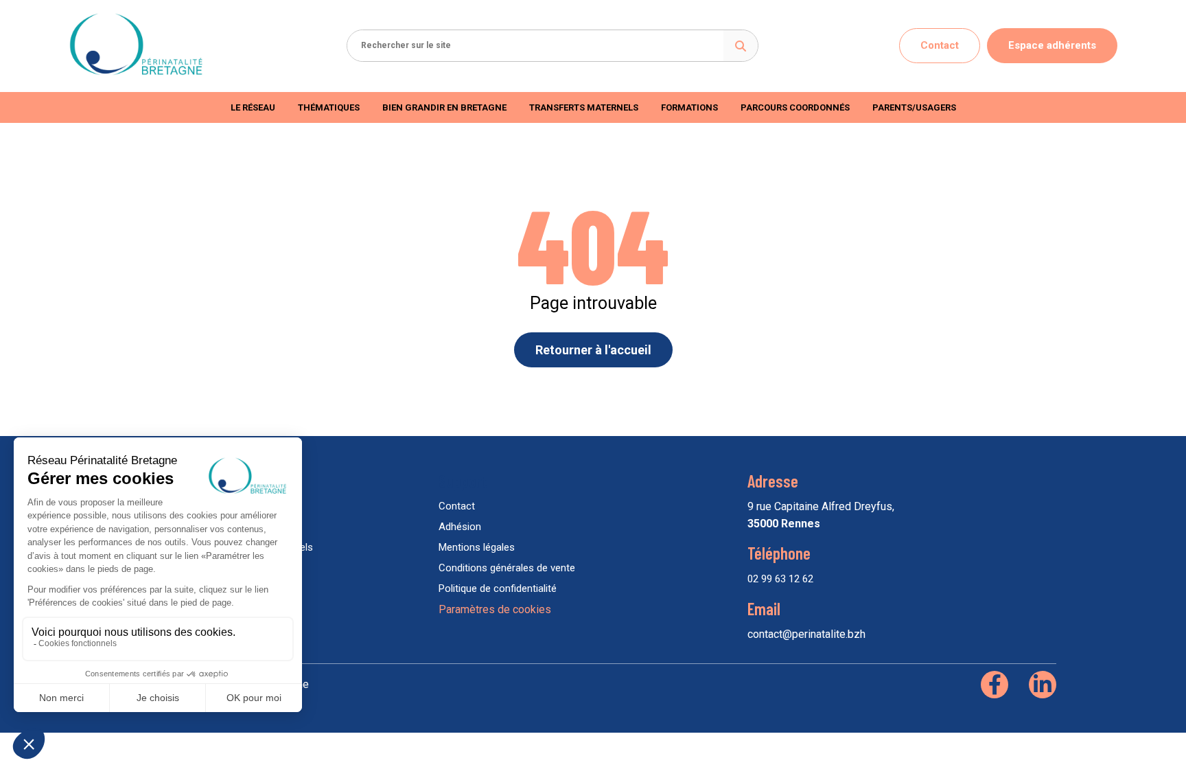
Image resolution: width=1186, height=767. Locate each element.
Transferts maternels (583, 107)
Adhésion (460, 526)
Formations (689, 107)
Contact (939, 45)
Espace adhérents (1052, 45)
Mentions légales (477, 547)
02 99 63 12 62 (780, 579)
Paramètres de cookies (495, 609)
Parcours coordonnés (795, 107)
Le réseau (253, 107)
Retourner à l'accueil (593, 350)
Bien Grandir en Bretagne (444, 107)
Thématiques (329, 107)
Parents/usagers (914, 107)
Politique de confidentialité (498, 588)
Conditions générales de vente (507, 568)
